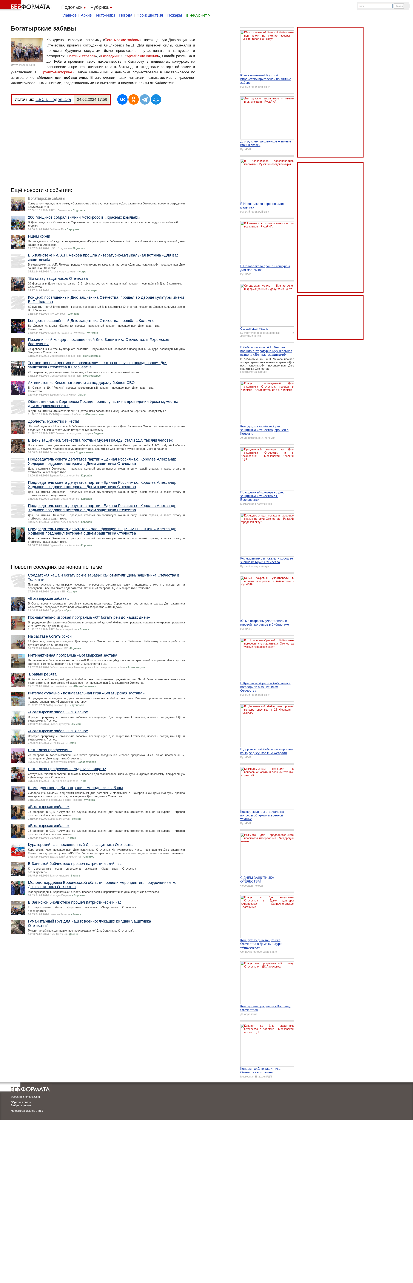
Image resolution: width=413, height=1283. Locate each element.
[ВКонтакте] (122, 99)
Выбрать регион (21, 1105)
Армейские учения (142, 56)
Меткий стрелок (81, 56)
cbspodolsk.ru (26, 64)
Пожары (174, 15)
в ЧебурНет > (198, 15)
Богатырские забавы (122, 40)
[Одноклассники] (133, 99)
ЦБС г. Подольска (53, 99)
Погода (125, 15)
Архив (86, 15)
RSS (40, 1110)
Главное (69, 15)
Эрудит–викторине (56, 72)
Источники (105, 15)
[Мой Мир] (156, 99)
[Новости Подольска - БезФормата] (26, 5)
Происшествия (150, 15)
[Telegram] (145, 99)
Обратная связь (21, 1102)
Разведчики (110, 56)
